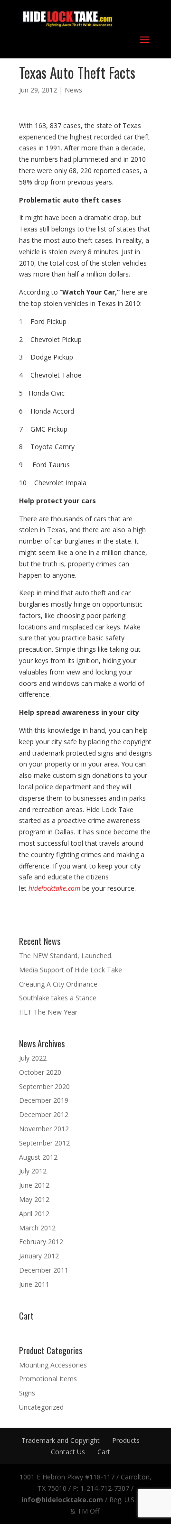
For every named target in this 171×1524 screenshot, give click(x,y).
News (73, 89)
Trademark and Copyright (60, 1440)
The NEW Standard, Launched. (66, 955)
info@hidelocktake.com (62, 1499)
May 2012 (34, 1199)
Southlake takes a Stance (57, 997)
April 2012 (34, 1213)
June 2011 (34, 1284)
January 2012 (39, 1255)
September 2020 (44, 1086)
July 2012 (33, 1170)
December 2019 (43, 1100)
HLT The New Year (48, 1011)
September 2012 (44, 1142)
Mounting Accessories (53, 1364)
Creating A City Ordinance (58, 983)
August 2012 (38, 1157)
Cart (103, 1451)
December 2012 (43, 1114)
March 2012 (37, 1227)
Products (126, 1440)
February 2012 (41, 1241)
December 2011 (43, 1270)
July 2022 (33, 1057)
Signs (27, 1392)
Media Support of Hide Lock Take (70, 969)
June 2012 (34, 1185)
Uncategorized (41, 1407)
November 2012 (44, 1128)
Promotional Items (48, 1378)
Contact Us (68, 1451)
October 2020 (40, 1072)
